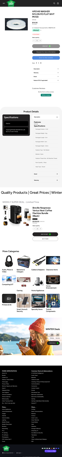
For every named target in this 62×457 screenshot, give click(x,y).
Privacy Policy (5, 383)
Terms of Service (6, 396)
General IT (33, 403)
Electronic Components (37, 394)
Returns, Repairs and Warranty (9, 386)
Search (4, 388)
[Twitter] (39, 63)
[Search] (54, 3)
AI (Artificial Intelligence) (37, 373)
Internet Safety (5, 417)
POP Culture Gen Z (6, 439)
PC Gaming (5, 432)
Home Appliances (6, 409)
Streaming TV (34, 430)
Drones (33, 390)
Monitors (4, 426)
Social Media (34, 422)
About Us (4, 373)
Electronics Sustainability (37, 396)
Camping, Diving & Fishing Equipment (40, 381)
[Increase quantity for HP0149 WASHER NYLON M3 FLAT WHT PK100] (40, 41)
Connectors (34, 386)
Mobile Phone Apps (7, 424)
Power (3, 441)
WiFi (32, 441)
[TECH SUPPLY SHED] (11, 3)
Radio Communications (37, 411)
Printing (33, 409)
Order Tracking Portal (7, 401)
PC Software (5, 435)
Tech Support (5, 392)
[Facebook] (36, 63)
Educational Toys (35, 392)
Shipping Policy (6, 390)
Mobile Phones (5, 422)
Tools (32, 437)
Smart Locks (34, 417)
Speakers (33, 426)
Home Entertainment (7, 411)
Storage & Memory (36, 428)
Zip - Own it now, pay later (8, 403)
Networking (5, 428)
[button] (58, 3)
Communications (35, 383)
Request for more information (46, 52)
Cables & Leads (35, 379)
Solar (32, 424)
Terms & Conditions (7, 394)
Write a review (46, 95)
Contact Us (5, 377)
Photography (5, 437)
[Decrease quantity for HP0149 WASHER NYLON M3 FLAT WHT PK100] (34, 41)
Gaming (33, 398)
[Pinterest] (41, 63)
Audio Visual (34, 375)
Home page (5, 381)
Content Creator (35, 388)
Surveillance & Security (37, 432)
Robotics (33, 413)
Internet (4, 415)
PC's (3, 430)
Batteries (33, 377)
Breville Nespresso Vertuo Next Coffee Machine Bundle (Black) (42, 211)
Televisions (34, 435)
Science (33, 415)
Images (4, 413)
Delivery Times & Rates (7, 379)
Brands (4, 375)
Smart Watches (35, 420)
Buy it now (45, 239)
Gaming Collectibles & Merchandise (40, 401)
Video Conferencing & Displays (39, 439)
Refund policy (5, 398)
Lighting (4, 420)
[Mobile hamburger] (4, 3)
